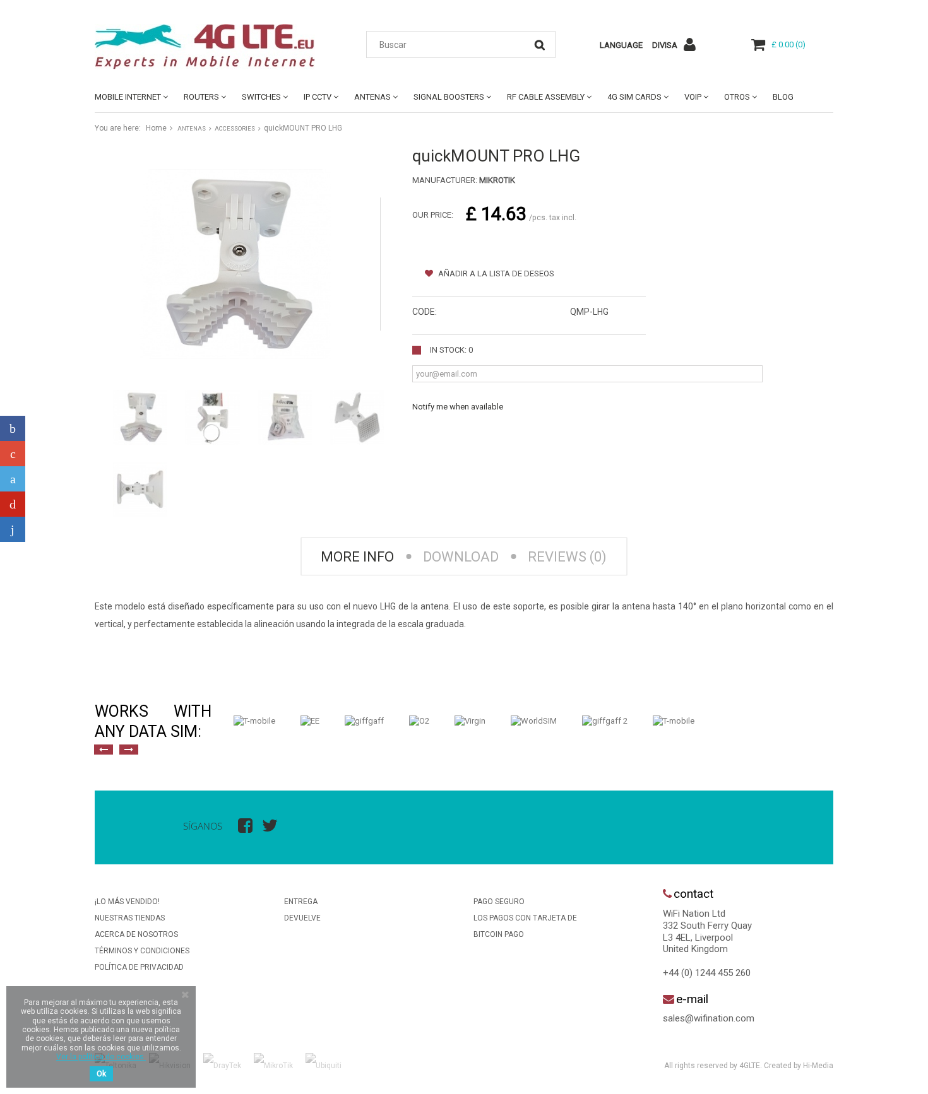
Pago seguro (499, 901)
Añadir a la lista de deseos (495, 273)
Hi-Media (818, 1065)
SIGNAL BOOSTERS (448, 97)
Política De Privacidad (139, 967)
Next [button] (128, 749)
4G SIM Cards (634, 97)
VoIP (692, 97)
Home (156, 128)
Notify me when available (457, 406)
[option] (254, 721)
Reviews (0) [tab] (567, 557)
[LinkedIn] (12, 529)
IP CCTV (317, 97)
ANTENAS (372, 97)
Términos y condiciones (142, 950)
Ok (101, 1073)
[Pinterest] (12, 504)
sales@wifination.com (708, 1018)
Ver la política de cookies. (101, 1056)
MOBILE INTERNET (128, 97)
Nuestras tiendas (130, 918)
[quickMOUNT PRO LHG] (140, 417)
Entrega (301, 901)
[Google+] (12, 453)
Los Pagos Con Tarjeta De (525, 918)
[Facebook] (12, 428)
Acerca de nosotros (136, 934)
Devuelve (302, 918)
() (788, 44)
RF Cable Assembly (546, 97)
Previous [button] (103, 749)
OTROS (737, 97)
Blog (783, 97)
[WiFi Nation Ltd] (211, 46)
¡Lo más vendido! (127, 901)
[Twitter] (12, 478)
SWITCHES (261, 97)
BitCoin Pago (498, 934)
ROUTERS (201, 97)
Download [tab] (461, 557)
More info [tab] (357, 557)
